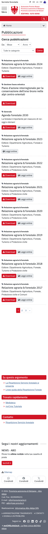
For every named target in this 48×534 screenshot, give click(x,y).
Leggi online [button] (26, 76)
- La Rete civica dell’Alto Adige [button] (21, 527)
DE (34, 2)
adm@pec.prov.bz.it (15, 503)
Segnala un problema (14, 516)
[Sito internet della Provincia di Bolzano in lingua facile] (44, 2)
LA (37, 2)
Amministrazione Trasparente (17, 513)
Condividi (8, 481)
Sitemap (8, 472)
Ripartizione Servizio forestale (20, 422)
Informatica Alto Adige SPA (27, 508)
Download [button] (10, 76)
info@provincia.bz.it (17, 500)
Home (8, 25)
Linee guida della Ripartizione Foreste (24, 389)
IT (30, 2)
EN (41, 2)
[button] (43, 25)
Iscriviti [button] (6, 462)
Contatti (39, 513)
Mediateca (10, 402)
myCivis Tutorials (14, 406)
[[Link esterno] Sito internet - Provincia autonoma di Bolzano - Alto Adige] (27, 10)
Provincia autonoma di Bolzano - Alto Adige (22, 492)
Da (3, 44)
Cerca (40, 50)
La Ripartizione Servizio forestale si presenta (22, 384)
